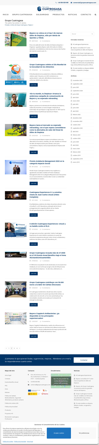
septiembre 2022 (78, 128)
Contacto (7, 379)
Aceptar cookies (59, 433)
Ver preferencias (84, 433)
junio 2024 (76, 94)
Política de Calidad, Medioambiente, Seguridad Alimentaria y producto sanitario (14, 398)
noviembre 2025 (77, 80)
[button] (95, 14)
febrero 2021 (76, 135)
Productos (8, 410)
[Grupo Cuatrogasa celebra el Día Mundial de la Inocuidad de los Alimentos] (15, 74)
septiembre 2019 (78, 159)
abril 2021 (76, 131)
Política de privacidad (20, 441)
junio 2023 (76, 108)
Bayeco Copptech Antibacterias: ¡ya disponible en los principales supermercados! (44, 316)
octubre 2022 (76, 125)
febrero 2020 (76, 152)
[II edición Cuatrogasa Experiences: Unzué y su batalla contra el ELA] (15, 230)
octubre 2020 (76, 138)
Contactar (83, 360)
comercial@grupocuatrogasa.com (84, 2)
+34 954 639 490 (63, 2)
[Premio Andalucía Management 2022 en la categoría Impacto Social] (15, 167)
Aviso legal (30, 441)
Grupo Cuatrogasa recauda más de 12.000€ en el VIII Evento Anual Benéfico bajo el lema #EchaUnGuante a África (82, 63)
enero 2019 (76, 162)
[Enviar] (92, 34)
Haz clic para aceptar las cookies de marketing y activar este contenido (61, 381)
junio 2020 (76, 142)
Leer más (33, 56)
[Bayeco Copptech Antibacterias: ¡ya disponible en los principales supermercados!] (15, 318)
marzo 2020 (76, 148)
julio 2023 (75, 104)
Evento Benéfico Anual (11, 382)
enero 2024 (76, 101)
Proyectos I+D (9, 413)
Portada (7, 25)
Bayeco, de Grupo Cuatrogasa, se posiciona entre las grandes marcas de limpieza (82, 55)
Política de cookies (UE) (11, 403)
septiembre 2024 (78, 91)
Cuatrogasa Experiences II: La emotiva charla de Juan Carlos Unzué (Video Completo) (45, 194)
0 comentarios (46, 41)
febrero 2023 (76, 114)
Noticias (7, 392)
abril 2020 (76, 145)
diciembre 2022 (77, 118)
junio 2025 (76, 87)
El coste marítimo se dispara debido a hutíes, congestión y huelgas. (83, 405)
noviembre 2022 (77, 121)
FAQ (6, 385)
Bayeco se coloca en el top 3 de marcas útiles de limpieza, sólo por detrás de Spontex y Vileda (46, 35)
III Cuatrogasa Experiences (80, 44)
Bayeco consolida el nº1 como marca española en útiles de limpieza (83, 381)
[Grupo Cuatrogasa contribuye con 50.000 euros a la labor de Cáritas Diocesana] (15, 289)
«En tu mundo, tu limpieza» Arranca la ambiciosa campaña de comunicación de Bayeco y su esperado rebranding (46, 96)
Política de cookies (8, 441)
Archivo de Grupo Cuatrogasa (19, 25)
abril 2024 (76, 97)
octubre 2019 (76, 155)
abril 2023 (76, 111)
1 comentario (46, 261)
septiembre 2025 (78, 84)
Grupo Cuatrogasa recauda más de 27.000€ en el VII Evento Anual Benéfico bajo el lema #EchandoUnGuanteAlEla (48, 255)
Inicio (6, 389)
